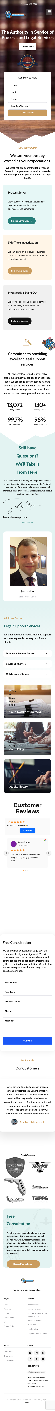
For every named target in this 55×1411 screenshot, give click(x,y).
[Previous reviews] (6, 853)
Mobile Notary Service (17, 674)
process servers (43, 480)
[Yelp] (36, 1359)
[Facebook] (30, 1352)
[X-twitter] (43, 1352)
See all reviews (27, 830)
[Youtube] (43, 1359)
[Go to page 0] (23, 870)
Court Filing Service (16, 663)
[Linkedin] (30, 1359)
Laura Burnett (24, 842)
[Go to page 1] (25, 870)
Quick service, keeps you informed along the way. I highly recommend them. (25, 857)
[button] (27, 653)
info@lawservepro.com (36, 1372)
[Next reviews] (48, 853)
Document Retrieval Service (20, 653)
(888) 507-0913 (33, 1366)
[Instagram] (36, 1352)
